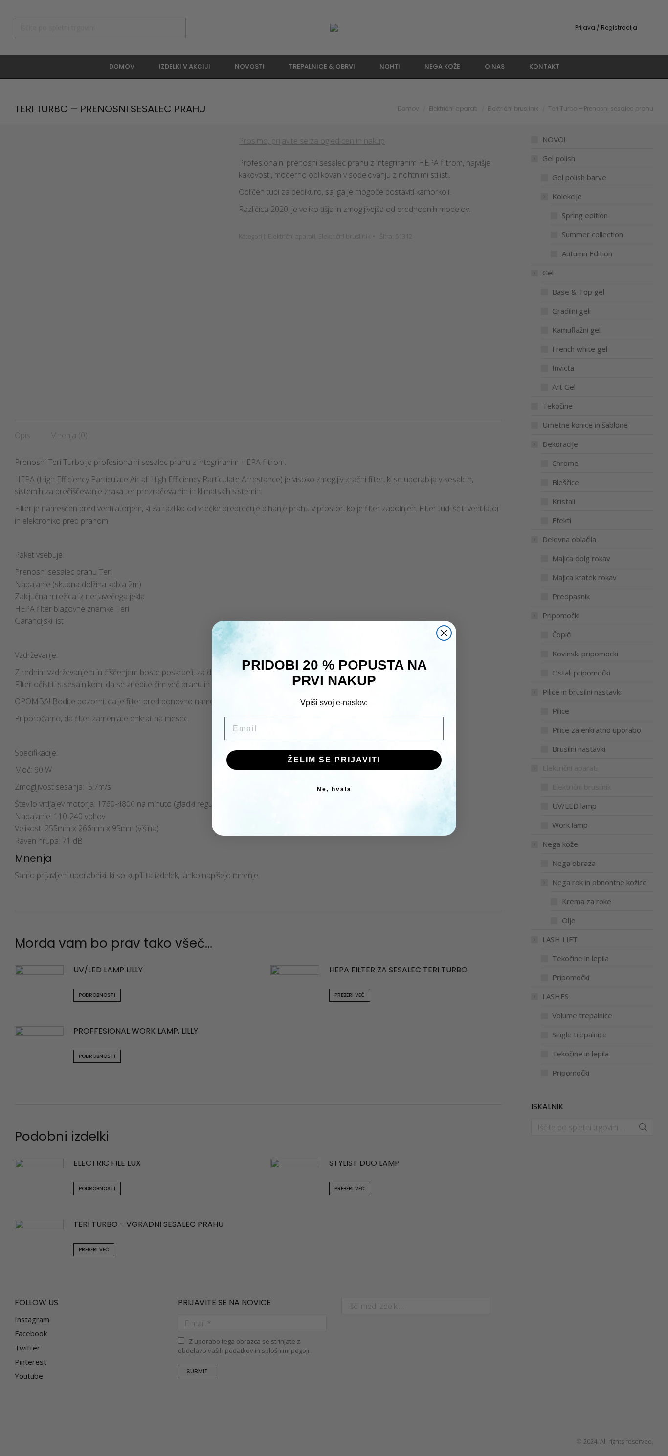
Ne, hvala (334, 789)
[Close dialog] (444, 633)
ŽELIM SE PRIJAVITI (334, 760)
